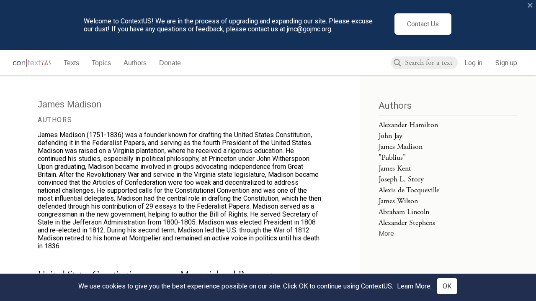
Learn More (413, 286)
